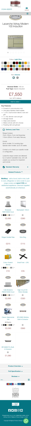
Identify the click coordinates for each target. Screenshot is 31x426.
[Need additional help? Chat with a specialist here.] (26, 421)
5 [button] (18, 52)
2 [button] (10, 52)
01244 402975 (6, 9)
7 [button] (23, 52)
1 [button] (8, 52)
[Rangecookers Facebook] (9, 411)
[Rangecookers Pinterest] (15, 411)
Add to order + (15, 102)
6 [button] (21, 52)
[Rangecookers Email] (21, 411)
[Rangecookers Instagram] (18, 411)
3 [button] (13, 52)
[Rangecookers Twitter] (12, 411)
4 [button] (15, 52)
